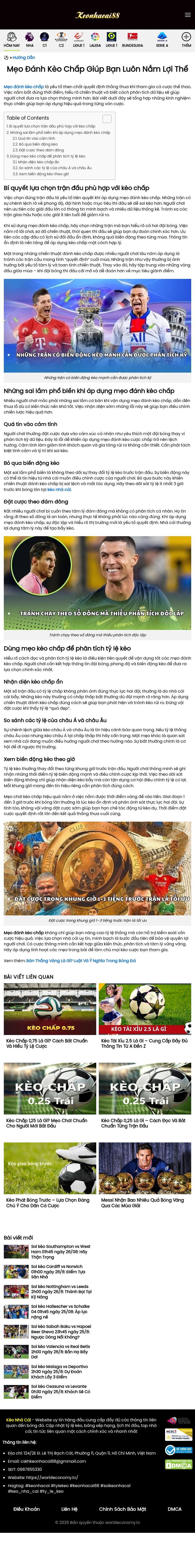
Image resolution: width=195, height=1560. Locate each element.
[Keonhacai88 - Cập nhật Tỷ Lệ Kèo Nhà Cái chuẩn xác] (97, 15)
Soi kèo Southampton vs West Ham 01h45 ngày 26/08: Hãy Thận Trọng (60, 1252)
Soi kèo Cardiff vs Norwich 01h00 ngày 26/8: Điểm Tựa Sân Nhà (58, 1272)
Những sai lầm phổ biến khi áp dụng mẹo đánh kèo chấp (60, 132)
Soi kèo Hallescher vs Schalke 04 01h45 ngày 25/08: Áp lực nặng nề (60, 1311)
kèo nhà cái (59, 489)
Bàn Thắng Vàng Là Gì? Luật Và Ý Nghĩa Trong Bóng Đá (81, 960)
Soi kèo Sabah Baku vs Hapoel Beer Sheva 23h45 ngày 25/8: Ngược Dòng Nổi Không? (61, 1332)
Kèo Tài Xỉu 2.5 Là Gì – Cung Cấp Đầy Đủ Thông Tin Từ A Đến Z (144, 1043)
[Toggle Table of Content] (104, 119)
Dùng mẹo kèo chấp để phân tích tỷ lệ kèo (47, 156)
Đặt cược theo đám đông (41, 150)
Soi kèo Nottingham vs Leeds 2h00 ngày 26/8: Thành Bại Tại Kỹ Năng (61, 1292)
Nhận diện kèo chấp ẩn (38, 162)
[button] (187, 15)
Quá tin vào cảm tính (36, 138)
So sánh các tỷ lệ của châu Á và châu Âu (55, 167)
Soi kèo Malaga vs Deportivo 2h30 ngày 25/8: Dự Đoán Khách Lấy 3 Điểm (59, 1372)
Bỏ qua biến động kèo (38, 144)
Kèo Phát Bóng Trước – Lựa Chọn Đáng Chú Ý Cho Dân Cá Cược (47, 1203)
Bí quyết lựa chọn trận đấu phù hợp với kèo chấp (52, 126)
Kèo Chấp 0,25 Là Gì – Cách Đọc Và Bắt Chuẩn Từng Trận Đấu (143, 1123)
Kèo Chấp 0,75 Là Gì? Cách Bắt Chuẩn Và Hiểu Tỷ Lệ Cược (47, 1043)
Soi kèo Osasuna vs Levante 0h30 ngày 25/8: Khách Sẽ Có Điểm (60, 1391)
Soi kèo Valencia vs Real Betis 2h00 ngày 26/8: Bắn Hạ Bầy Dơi (60, 1352)
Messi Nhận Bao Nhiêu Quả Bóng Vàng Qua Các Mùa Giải (142, 1203)
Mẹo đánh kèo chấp (24, 86)
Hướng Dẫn (24, 57)
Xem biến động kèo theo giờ (44, 174)
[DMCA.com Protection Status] (178, 1464)
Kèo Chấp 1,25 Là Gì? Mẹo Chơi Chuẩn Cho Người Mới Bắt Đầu (46, 1123)
